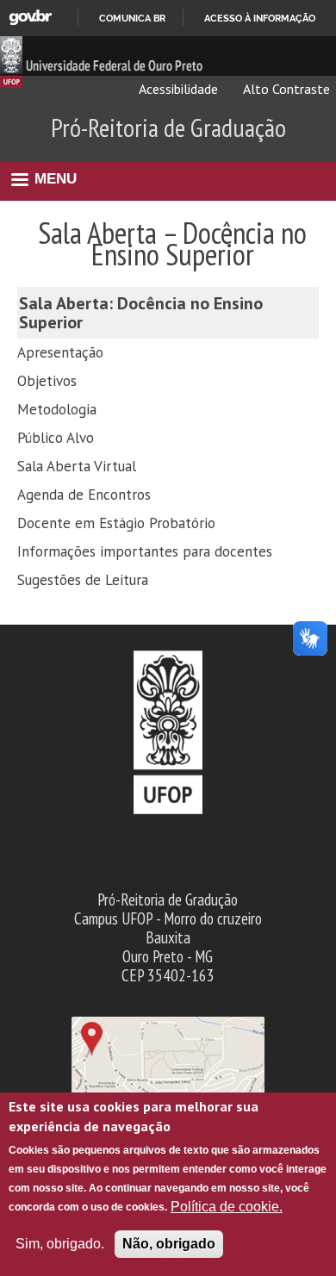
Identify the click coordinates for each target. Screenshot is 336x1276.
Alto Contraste (285, 88)
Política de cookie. (227, 1206)
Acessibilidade (177, 88)
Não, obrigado (168, 1243)
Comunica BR (132, 18)
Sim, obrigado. (60, 1243)
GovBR (30, 17)
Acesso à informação (259, 18)
